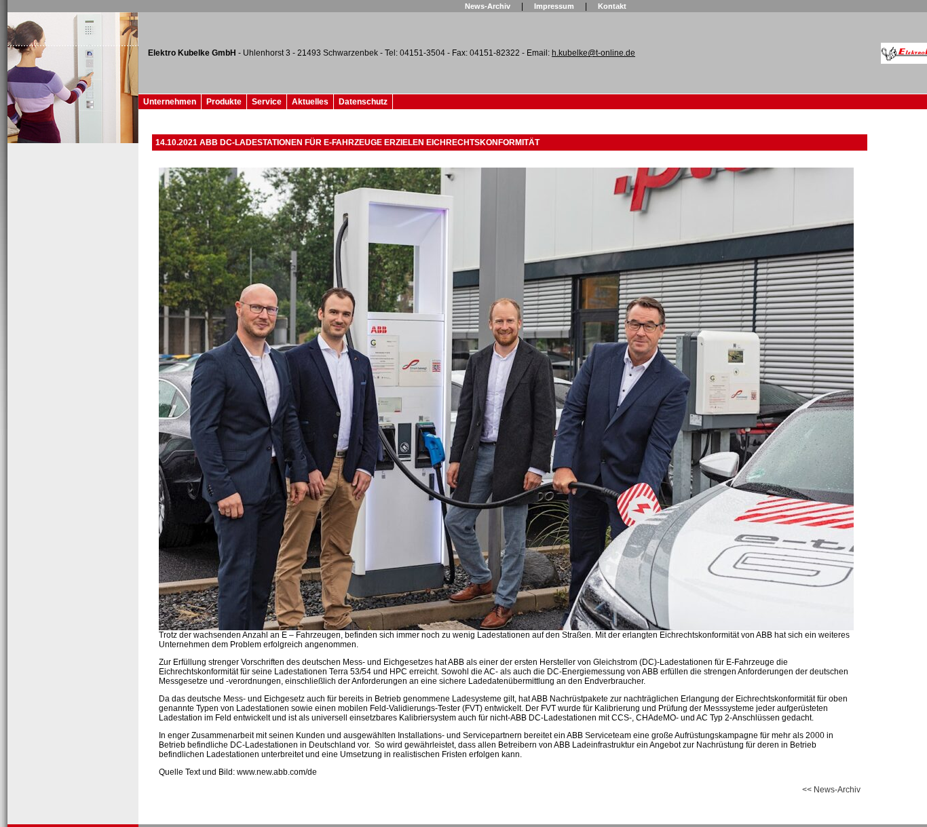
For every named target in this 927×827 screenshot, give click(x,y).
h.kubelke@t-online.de (593, 53)
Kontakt (612, 6)
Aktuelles (310, 102)
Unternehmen (169, 102)
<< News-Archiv (831, 789)
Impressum (554, 6)
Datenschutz (363, 102)
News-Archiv (487, 6)
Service (267, 102)
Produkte (224, 102)
